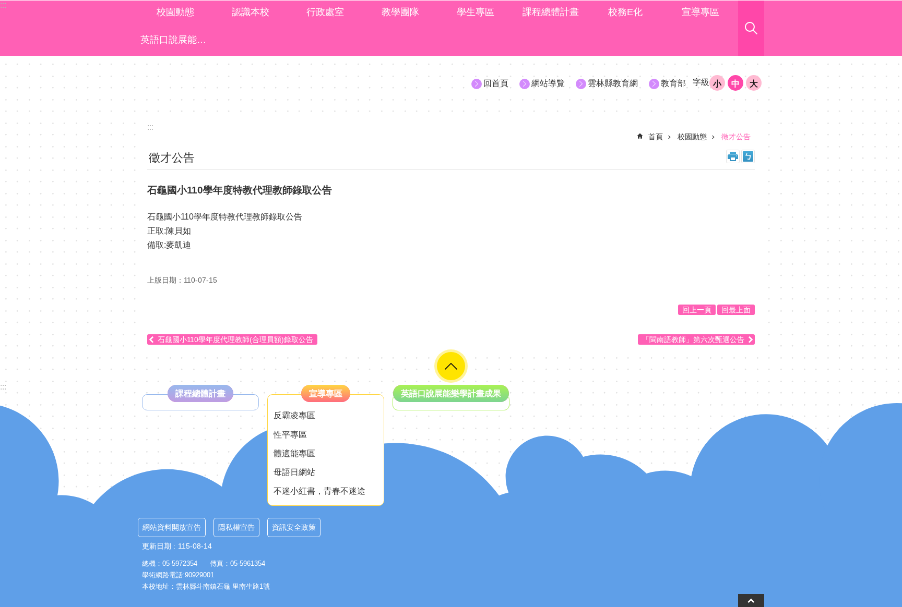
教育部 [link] (673, 83)
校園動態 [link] (175, 12)
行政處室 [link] (325, 12)
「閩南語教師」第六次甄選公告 (693, 339)
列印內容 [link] (733, 156)
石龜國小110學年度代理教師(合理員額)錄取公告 (235, 339)
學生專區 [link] (475, 12)
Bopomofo (748, 156)
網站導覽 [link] (548, 83)
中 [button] (735, 83)
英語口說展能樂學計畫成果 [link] (176, 39)
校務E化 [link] (625, 12)
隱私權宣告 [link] (236, 527)
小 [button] (717, 83)
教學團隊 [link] (400, 12)
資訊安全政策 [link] (294, 527)
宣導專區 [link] (700, 12)
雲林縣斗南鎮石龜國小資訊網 (232, 83)
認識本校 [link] (250, 12)
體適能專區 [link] (294, 453)
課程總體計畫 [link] (551, 12)
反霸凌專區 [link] (294, 415)
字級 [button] (701, 82)
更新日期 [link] (156, 546)
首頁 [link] (655, 136)
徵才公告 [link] (736, 136)
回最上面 (736, 310)
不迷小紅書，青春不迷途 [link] (319, 491)
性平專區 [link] (290, 434)
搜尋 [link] (751, 28)
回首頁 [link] (495, 83)
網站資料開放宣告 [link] (172, 527)
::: (3, 386)
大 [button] (754, 83)
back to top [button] (751, 600)
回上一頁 (696, 310)
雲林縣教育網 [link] (613, 83)
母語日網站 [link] (294, 472)
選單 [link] (451, 366)
